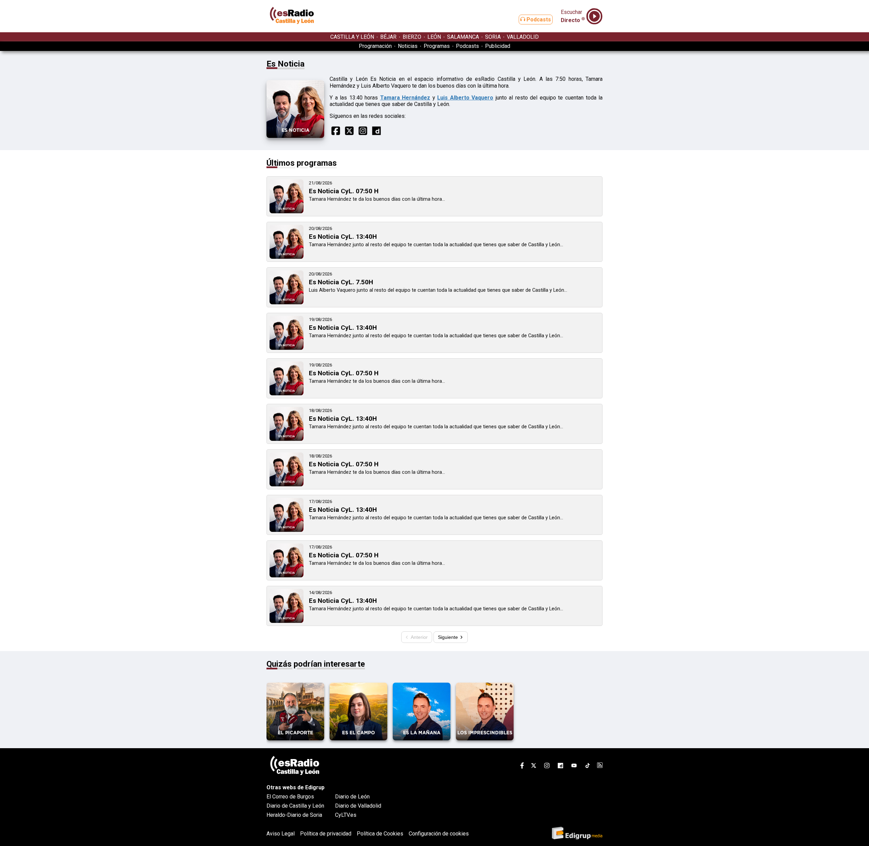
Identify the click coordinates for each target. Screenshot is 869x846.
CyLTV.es (345, 815)
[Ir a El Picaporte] (295, 738)
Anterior (419, 637)
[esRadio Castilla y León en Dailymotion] (560, 766)
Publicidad (497, 46)
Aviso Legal (280, 833)
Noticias (408, 46)
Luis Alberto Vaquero (465, 97)
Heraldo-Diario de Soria (294, 815)
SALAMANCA (463, 37)
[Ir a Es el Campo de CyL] (358, 738)
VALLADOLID (523, 37)
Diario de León (352, 796)
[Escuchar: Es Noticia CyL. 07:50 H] (286, 211)
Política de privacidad (325, 833)
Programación (375, 46)
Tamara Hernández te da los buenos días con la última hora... (377, 199)
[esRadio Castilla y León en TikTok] (588, 766)
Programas (437, 46)
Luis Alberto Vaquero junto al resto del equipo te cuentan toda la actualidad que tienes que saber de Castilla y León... (438, 290)
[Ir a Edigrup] (577, 834)
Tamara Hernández (405, 97)
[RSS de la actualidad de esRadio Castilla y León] (600, 766)
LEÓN (434, 37)
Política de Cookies (380, 833)
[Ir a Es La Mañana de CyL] (421, 738)
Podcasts (538, 19)
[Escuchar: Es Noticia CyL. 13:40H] (286, 257)
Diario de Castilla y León (295, 806)
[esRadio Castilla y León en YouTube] (574, 766)
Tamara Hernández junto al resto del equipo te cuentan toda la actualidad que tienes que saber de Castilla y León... (436, 244)
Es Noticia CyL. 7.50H (341, 282)
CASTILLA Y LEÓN (352, 37)
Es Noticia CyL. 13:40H (343, 236)
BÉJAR (388, 37)
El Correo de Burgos (290, 796)
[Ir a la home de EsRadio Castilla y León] (291, 29)
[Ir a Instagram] (547, 766)
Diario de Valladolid (358, 806)
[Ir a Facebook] (522, 766)
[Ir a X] (533, 766)
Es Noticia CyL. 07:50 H (343, 191)
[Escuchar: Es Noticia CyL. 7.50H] (286, 302)
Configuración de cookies (439, 833)
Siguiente (448, 637)
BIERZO (412, 37)
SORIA (493, 37)
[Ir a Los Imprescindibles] (485, 738)
